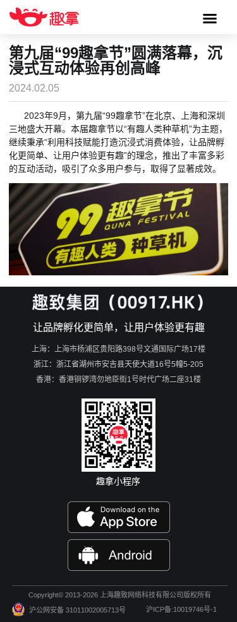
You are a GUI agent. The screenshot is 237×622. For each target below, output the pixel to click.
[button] (209, 18)
